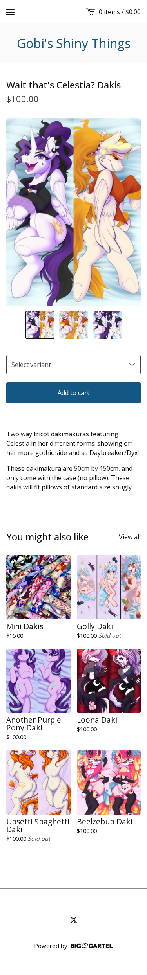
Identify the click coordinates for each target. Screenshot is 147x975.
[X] (74, 920)
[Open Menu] (10, 12)
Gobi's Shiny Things (74, 43)
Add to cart (73, 393)
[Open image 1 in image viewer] (73, 212)
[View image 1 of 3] (39, 325)
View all (130, 536)
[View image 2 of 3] (73, 325)
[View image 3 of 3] (107, 325)
